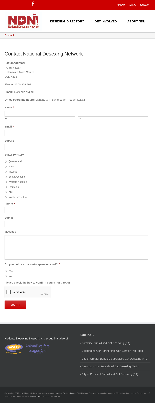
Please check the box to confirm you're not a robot (37, 282)
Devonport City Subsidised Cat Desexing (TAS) (110, 366)
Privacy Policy (36, 396)
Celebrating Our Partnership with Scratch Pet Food (112, 350)
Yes (10, 271)
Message (10, 231)
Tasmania (13, 187)
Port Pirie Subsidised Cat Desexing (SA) (106, 343)
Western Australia (17, 182)
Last (80, 118)
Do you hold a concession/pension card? (32, 264)
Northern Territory (17, 197)
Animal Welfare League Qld (68, 393)
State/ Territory (14, 154)
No (10, 276)
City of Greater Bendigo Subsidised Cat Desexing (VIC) (115, 358)
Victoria (12, 171)
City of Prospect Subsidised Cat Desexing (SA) (110, 374)
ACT (10, 192)
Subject (9, 217)
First (7, 118)
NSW (11, 166)
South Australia (16, 176)
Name (9, 107)
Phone (10, 203)
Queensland (15, 161)
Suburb (9, 140)
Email (9, 126)
